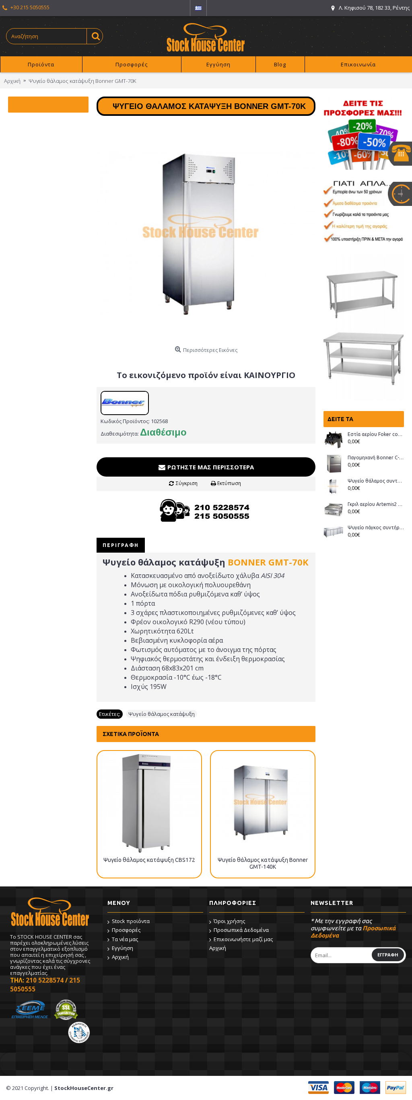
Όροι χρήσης (229, 921)
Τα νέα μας (125, 939)
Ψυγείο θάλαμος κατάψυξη (161, 714)
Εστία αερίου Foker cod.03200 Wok (376, 434)
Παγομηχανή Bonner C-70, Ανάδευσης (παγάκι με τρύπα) (376, 457)
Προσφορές (126, 929)
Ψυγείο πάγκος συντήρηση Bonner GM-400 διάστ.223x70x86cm (376, 527)
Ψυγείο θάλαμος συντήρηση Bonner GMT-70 (376, 480)
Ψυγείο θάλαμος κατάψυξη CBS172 (149, 860)
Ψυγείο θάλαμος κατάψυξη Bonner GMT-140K (263, 863)
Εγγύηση (122, 948)
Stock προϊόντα (131, 921)
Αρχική (120, 956)
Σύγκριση (187, 483)
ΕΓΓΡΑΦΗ (387, 955)
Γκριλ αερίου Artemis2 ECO (376, 504)
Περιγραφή (121, 545)
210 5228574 (45, 980)
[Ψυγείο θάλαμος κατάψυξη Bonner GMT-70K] (206, 233)
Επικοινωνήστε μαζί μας (243, 939)
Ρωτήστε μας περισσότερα (210, 467)
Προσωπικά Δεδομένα (241, 929)
